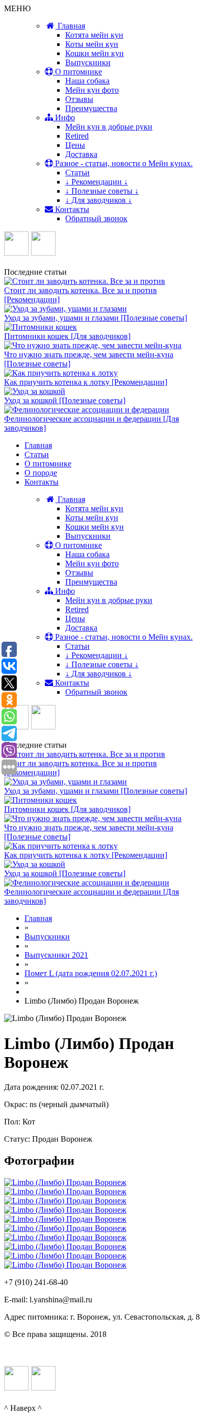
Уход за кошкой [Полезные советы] (64, 400)
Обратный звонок (96, 218)
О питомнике (77, 71)
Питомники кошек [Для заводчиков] (67, 336)
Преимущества (91, 108)
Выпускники (88, 62)
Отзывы (79, 99)
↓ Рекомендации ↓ (96, 181)
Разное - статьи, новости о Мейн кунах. (123, 163)
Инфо (64, 117)
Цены (75, 145)
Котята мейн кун (94, 35)
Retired (77, 136)
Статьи (77, 172)
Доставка (81, 154)
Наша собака (87, 80)
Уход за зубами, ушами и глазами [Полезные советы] (95, 317)
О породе (40, 472)
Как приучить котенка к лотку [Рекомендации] (85, 382)
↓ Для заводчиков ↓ (98, 200)
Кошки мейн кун (94, 53)
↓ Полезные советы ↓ (102, 191)
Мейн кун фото (92, 90)
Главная (70, 25)
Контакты (71, 209)
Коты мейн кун (91, 44)
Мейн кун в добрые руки (108, 126)
